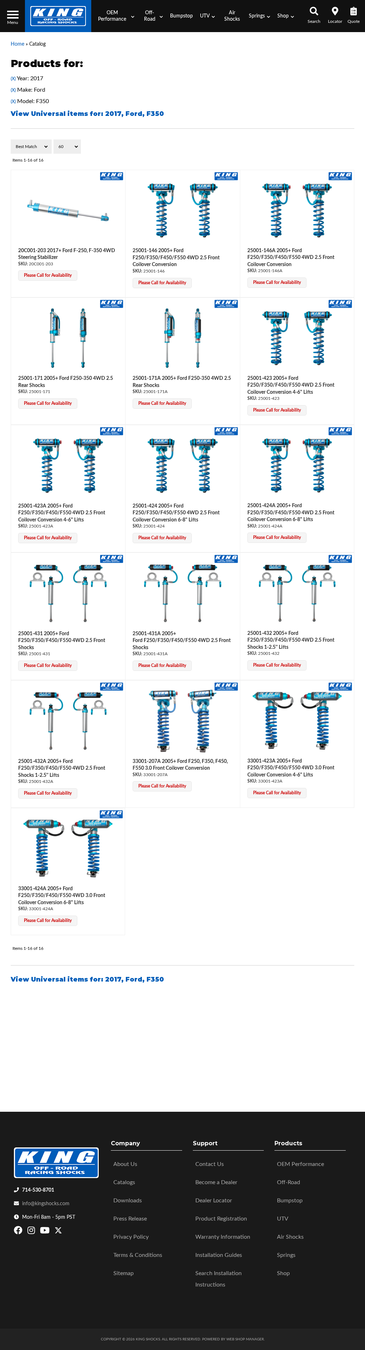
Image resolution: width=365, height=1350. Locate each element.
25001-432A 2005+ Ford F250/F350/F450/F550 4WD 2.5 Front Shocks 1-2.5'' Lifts (61, 768)
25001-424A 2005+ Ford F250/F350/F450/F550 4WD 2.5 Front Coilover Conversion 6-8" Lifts (290, 512)
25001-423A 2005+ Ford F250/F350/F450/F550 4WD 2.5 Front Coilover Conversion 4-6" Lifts (61, 513)
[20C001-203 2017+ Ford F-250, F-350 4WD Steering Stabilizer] (68, 210)
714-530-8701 (38, 1190)
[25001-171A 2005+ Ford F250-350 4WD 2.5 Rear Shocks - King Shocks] (226, 303)
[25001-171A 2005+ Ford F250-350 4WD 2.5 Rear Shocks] (182, 338)
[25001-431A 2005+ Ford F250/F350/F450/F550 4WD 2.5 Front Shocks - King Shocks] (226, 558)
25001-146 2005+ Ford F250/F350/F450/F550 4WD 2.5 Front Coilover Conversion (176, 257)
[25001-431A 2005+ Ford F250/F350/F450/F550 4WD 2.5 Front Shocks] (182, 593)
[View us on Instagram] (32, 1232)
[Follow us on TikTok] (66, 1232)
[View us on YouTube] (45, 1232)
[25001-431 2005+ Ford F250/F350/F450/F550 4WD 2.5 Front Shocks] (68, 593)
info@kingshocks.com (46, 1203)
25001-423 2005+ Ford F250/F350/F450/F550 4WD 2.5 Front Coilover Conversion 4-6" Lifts (290, 385)
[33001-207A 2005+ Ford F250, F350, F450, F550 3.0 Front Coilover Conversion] (182, 721)
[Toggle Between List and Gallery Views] (339, 146)
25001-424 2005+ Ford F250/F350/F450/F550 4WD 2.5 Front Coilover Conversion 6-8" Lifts (176, 513)
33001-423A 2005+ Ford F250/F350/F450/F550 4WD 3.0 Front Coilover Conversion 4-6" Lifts (290, 768)
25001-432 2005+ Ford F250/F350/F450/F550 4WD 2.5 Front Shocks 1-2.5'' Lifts (290, 640)
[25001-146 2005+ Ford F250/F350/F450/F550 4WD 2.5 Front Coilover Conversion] (182, 210)
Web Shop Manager (245, 1339)
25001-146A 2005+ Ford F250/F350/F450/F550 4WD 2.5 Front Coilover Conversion (290, 257)
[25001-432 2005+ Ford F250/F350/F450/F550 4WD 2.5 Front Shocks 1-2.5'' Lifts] (297, 593)
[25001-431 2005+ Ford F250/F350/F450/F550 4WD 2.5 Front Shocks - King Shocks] (112, 558)
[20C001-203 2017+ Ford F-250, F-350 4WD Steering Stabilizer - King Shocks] (112, 175)
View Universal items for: (87, 114)
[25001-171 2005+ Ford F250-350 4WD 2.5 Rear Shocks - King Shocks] (112, 303)
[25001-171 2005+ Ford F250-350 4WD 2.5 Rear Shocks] (68, 338)
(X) (13, 78)
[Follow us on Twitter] (58, 1232)
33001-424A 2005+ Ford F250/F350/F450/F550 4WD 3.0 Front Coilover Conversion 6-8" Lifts (61, 895)
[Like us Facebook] (19, 1232)
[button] (114, 16)
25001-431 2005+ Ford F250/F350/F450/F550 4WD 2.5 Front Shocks (61, 640)
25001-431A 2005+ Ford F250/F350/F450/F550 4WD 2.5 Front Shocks (182, 640)
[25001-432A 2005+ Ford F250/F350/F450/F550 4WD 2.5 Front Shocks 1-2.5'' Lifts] (68, 721)
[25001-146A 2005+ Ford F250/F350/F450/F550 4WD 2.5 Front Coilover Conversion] (297, 210)
